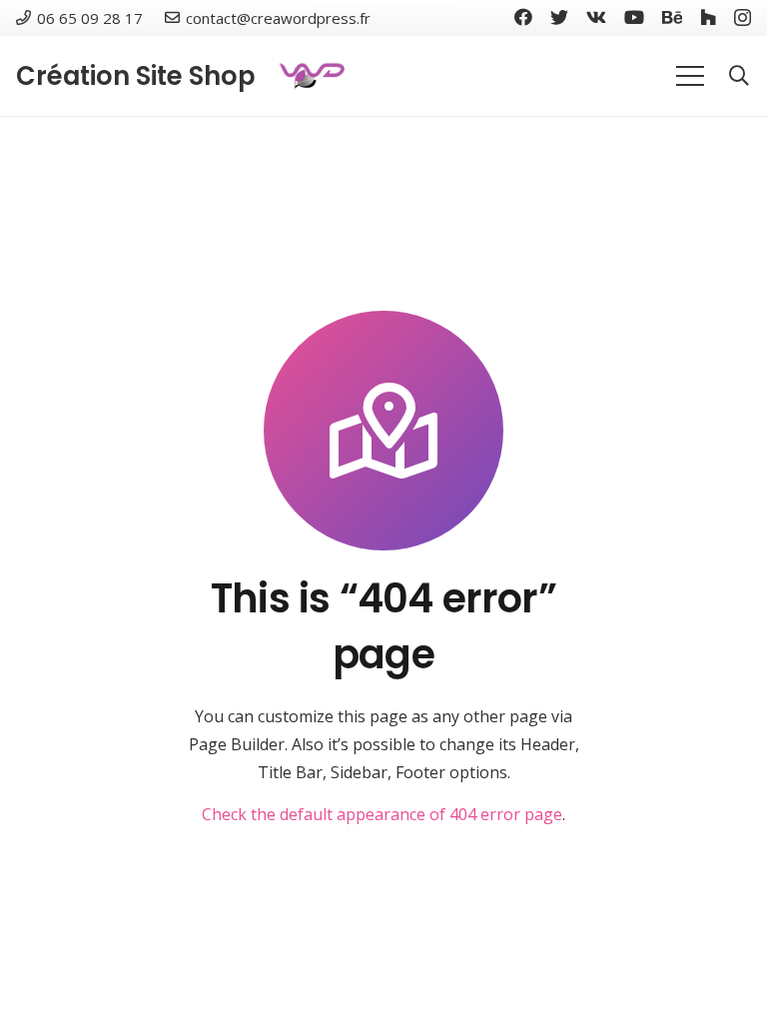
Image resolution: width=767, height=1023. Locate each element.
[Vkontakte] (596, 17)
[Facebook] (523, 17)
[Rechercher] (739, 76)
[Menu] (690, 76)
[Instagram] (742, 18)
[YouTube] (634, 17)
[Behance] (672, 17)
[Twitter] (559, 17)
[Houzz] (708, 17)
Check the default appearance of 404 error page (382, 814)
